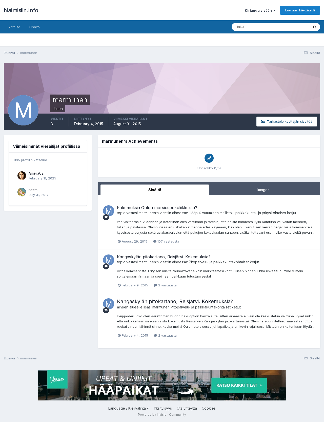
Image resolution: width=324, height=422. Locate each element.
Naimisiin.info (21, 10)
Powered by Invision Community (162, 414)
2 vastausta (167, 285)
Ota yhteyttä (187, 408)
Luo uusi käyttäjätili (300, 10)
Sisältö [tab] (154, 190)
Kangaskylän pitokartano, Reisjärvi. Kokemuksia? (164, 256)
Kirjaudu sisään (259, 10)
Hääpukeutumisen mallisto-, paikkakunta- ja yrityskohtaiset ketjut (242, 213)
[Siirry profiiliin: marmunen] (108, 210)
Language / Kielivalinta (127, 408)
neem (33, 190)
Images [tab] (263, 190)
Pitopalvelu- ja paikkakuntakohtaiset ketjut (224, 262)
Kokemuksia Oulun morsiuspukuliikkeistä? (157, 207)
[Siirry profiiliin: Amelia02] (21, 175)
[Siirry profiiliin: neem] (21, 192)
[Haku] (314, 27)
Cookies (209, 408)
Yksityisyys (163, 408)
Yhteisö (14, 27)
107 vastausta (167, 241)
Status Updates (290, 27)
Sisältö (34, 27)
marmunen (147, 213)
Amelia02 (36, 173)
